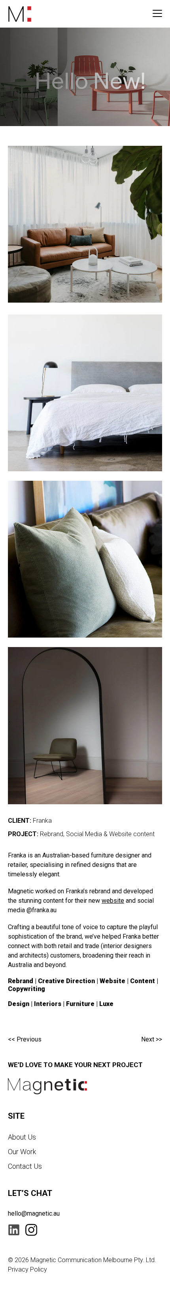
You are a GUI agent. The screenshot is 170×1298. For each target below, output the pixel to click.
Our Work (22, 1151)
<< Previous (25, 1039)
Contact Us (25, 1166)
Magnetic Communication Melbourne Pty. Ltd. (93, 1260)
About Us (22, 1137)
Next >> (151, 1039)
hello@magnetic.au (34, 1213)
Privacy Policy (27, 1269)
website (113, 900)
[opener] (157, 14)
